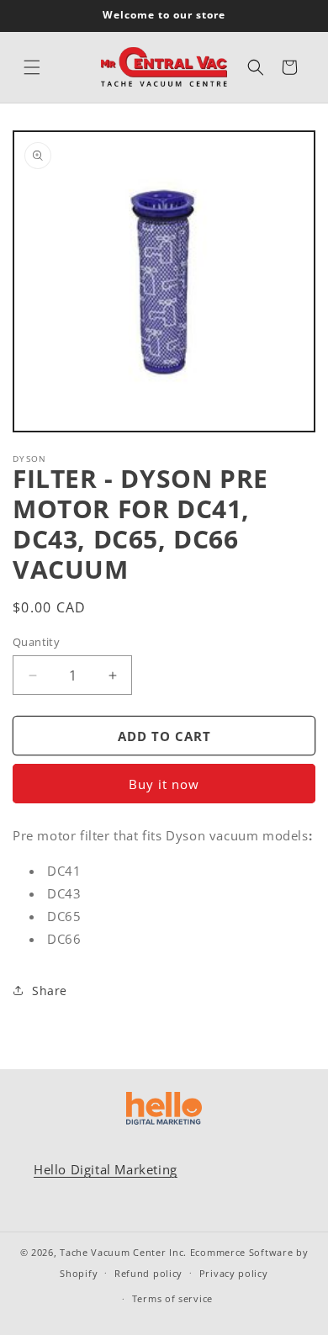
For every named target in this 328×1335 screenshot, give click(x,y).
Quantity (36, 641)
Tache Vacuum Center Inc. (123, 1252)
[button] (32, 67)
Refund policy (148, 1273)
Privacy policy (233, 1273)
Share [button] (49, 991)
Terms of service (172, 1298)
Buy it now (164, 784)
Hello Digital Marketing (105, 1169)
